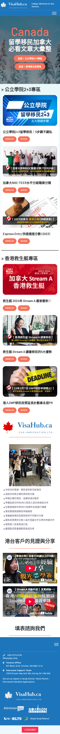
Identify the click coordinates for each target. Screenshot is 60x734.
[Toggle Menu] (54, 13)
